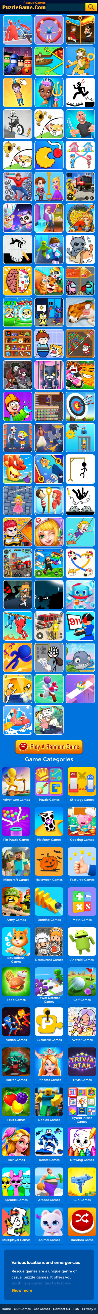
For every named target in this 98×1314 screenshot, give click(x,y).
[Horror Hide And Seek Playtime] (17, 362)
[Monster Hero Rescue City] (17, 174)
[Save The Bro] (49, 48)
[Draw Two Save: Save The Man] (17, 237)
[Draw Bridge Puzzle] (17, 111)
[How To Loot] (80, 205)
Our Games (22, 1309)
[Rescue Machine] (49, 142)
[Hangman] (80, 456)
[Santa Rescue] (80, 331)
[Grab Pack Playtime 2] (49, 299)
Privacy (87, 1309)
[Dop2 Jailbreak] (49, 644)
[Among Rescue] (80, 268)
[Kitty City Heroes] (49, 362)
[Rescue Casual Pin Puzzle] (80, 17)
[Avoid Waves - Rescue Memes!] (49, 550)
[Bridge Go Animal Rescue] (80, 676)
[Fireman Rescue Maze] (80, 174)
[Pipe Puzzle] (17, 393)
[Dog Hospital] (80, 299)
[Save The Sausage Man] (49, 17)
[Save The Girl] (17, 425)
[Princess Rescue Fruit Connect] (49, 393)
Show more (22, 1290)
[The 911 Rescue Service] (80, 613)
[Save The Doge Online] (17, 299)
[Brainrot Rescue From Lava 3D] (80, 362)
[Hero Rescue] (17, 519)
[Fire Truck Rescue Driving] (49, 613)
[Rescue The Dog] (17, 142)
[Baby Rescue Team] (49, 268)
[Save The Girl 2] (80, 519)
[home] (24, 7)
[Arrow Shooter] (80, 393)
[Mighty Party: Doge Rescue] (49, 111)
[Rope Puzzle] (17, 613)
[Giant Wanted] (17, 17)
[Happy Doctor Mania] (49, 519)
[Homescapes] (49, 205)
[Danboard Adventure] (49, 707)
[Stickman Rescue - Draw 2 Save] (80, 80)
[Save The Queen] (49, 174)
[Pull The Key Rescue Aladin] (49, 425)
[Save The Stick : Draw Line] (80, 488)
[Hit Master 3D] (80, 111)
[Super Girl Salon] (49, 80)
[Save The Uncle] (80, 48)
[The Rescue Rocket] (49, 582)
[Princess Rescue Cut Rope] (17, 488)
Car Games (42, 1309)
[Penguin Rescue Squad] (80, 582)
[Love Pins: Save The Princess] (49, 488)
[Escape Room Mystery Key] (17, 582)
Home (6, 1309)
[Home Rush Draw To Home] (80, 142)
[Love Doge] (80, 550)
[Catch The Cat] (80, 237)
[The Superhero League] (17, 48)
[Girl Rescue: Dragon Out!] (17, 456)
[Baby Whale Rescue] (80, 644)
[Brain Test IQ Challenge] (17, 268)
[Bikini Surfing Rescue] (17, 707)
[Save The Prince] (49, 331)
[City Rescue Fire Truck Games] (17, 550)
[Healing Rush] (49, 676)
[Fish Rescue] (49, 456)
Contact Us (61, 1309)
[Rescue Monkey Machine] (80, 425)
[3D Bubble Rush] (17, 644)
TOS (76, 1309)
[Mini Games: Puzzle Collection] (17, 331)
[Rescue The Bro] (17, 676)
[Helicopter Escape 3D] (49, 237)
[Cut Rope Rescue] (17, 80)
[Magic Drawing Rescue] (17, 205)
